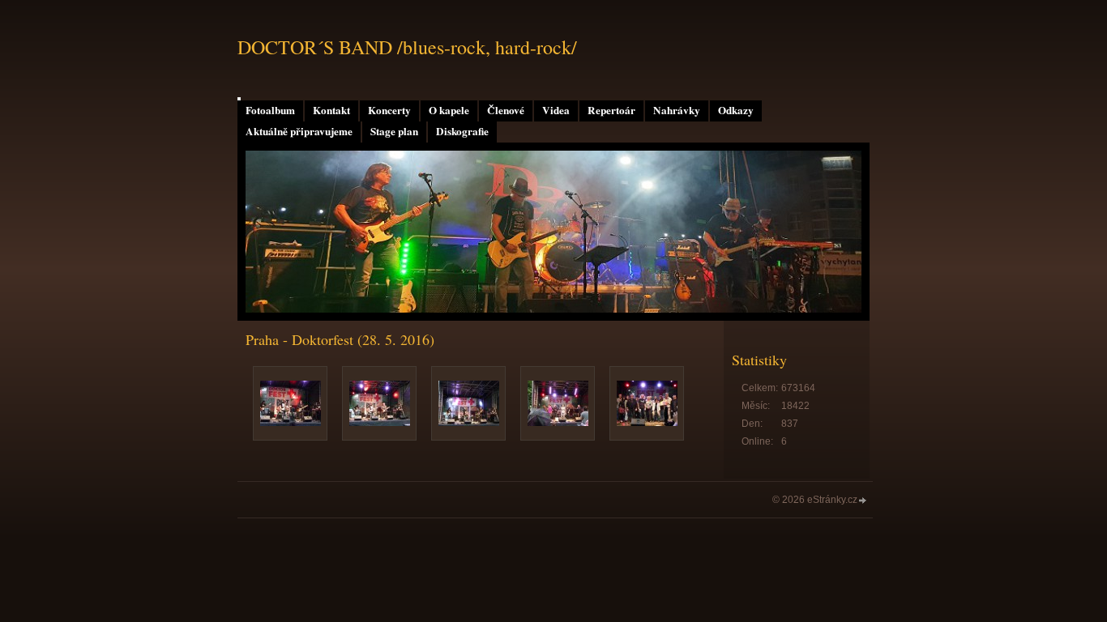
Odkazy (736, 110)
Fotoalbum (270, 110)
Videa (556, 110)
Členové (505, 110)
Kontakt (331, 110)
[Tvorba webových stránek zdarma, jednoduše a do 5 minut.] (863, 501)
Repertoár (611, 110)
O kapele (449, 110)
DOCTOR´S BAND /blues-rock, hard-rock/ (407, 47)
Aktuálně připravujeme (299, 131)
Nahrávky (676, 110)
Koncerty (389, 110)
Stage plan (394, 131)
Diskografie (462, 131)
